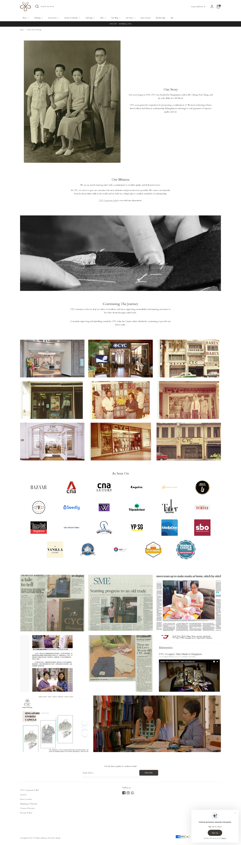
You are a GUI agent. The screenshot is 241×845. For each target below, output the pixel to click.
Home (22, 30)
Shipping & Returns (28, 803)
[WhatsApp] (132, 792)
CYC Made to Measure (39, 838)
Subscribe (149, 772)
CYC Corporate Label (108, 200)
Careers (23, 794)
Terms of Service (27, 808)
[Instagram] (128, 792)
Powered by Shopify (54, 838)
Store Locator (26, 799)
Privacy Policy (26, 813)
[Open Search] (37, 6)
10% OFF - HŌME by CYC (120, 24)
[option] (120, 24)
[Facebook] (123, 792)
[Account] (211, 6)
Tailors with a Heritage (34, 30)
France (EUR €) (197, 7)
